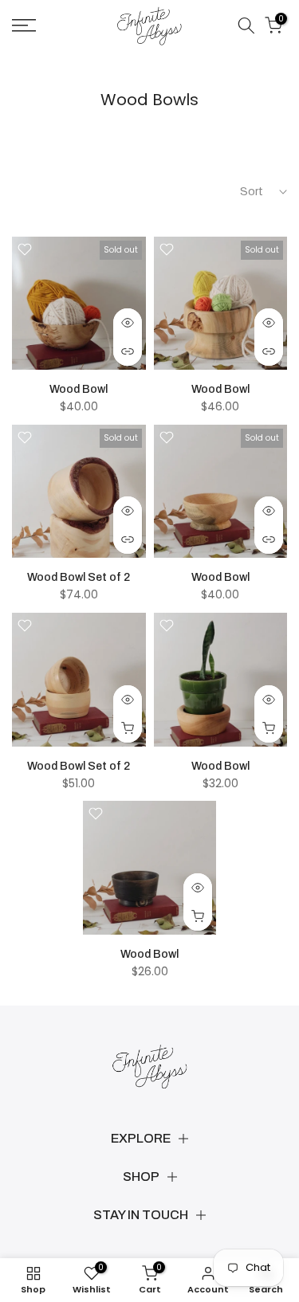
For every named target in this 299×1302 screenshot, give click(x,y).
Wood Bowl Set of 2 (78, 577)
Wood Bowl (78, 389)
